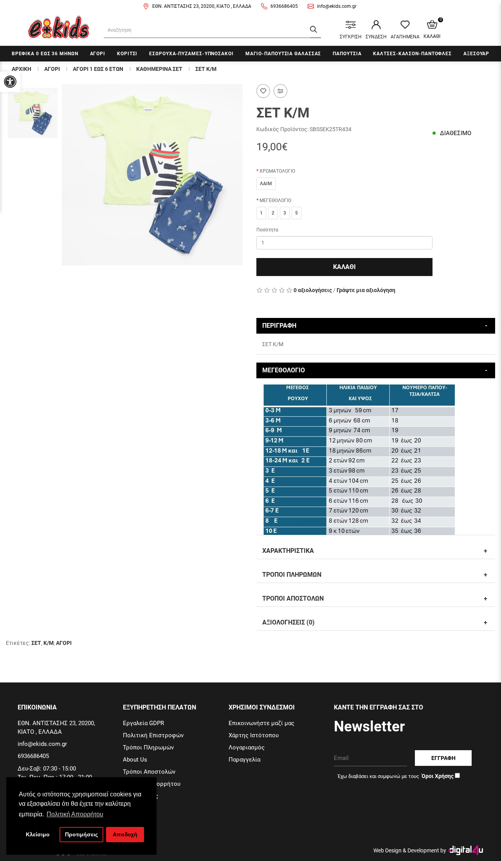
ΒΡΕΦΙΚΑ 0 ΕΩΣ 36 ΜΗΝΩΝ (45, 53)
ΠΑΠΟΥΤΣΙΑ (347, 53)
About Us (135, 759)
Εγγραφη (443, 758)
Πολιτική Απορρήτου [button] (75, 814)
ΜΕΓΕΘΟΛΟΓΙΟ (275, 200)
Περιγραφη (279, 325)
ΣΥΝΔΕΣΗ (376, 37)
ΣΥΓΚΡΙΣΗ (351, 37)
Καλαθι (344, 267)
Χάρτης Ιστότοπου (254, 735)
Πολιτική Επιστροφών (153, 735)
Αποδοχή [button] (125, 834)
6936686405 (284, 6)
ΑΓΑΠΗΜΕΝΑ (405, 37)
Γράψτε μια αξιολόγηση (366, 290)
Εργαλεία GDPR (143, 723)
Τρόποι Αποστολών (149, 771)
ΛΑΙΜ (266, 183)
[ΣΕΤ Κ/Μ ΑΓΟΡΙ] (152, 174)
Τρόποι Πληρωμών (148, 747)
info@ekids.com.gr (337, 6)
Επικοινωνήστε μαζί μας (261, 723)
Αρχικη (21, 69)
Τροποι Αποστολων (293, 598)
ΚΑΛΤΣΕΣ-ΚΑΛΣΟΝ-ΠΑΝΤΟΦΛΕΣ (412, 53)
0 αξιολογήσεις (313, 290)
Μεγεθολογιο (283, 370)
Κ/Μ (48, 643)
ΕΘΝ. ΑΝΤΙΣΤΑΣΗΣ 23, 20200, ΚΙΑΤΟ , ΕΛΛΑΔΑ (201, 6)
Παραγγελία (244, 759)
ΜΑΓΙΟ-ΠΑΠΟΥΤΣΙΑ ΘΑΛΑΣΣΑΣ (283, 53)
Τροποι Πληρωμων (291, 574)
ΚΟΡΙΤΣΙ (127, 53)
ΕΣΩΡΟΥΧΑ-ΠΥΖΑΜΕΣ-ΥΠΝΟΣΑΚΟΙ (191, 53)
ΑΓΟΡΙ (98, 53)
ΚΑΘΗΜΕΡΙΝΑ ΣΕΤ (159, 69)
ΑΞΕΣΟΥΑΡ (476, 53)
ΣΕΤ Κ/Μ (205, 69)
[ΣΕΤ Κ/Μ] (33, 112)
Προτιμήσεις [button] (81, 834)
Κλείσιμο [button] (38, 834)
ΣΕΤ (36, 643)
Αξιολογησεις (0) (288, 622)
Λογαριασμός (247, 747)
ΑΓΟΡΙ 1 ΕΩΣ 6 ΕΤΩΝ (98, 69)
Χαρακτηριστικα (288, 550)
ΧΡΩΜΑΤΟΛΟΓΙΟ (277, 171)
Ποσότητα (267, 230)
